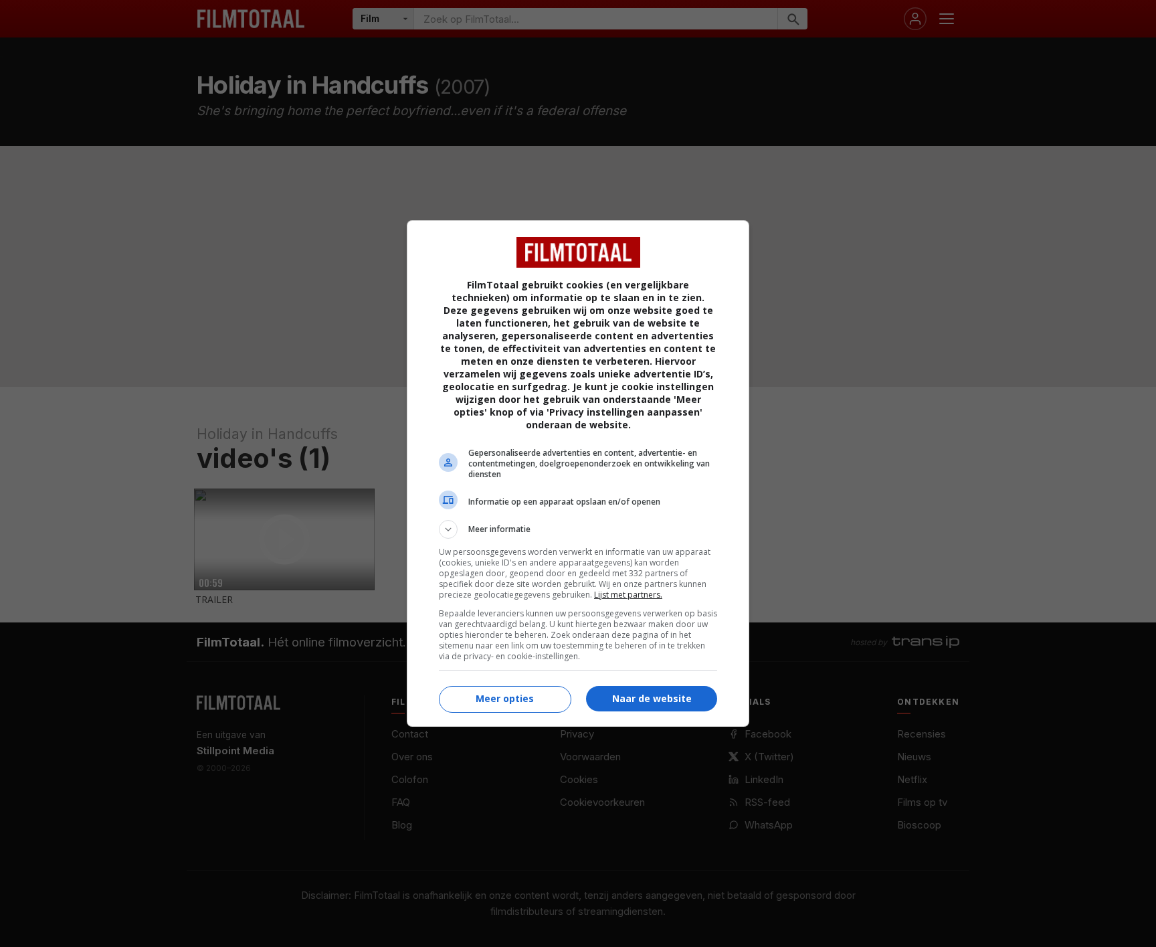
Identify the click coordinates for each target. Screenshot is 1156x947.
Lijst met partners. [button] (628, 594)
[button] (578, 529)
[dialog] (578, 473)
